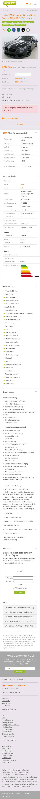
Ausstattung (8, 286)
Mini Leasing (6, 751)
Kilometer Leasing (8, 734)
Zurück (5, 11)
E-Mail (20, 571)
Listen (20, 585)
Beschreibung (8, 392)
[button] (9, 30)
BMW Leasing (6, 748)
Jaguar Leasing (7, 755)
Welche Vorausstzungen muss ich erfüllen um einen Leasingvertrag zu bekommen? (20, 621)
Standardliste (22, 588)
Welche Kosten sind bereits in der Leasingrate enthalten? (20, 617)
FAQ (3, 718)
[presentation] (5, 43)
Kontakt (4, 715)
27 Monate (19, 78)
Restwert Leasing (8, 736)
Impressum (6, 705)
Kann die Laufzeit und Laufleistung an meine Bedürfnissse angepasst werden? (20, 612)
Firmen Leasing (7, 729)
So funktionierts (7, 720)
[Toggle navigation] (35, 4)
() (29, 4)
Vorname (10, 578)
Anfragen (7, 548)
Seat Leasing (6, 758)
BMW (22, 184)
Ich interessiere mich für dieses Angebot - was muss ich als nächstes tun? (20, 608)
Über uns (5, 698)
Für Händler (6, 701)
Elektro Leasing (7, 732)
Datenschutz (6, 703)
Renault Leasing (7, 753)
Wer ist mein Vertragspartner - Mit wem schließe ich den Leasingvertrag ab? (20, 626)
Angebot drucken (11, 118)
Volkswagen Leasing (9, 760)
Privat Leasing (7, 727)
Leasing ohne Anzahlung (10, 725)
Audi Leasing (6, 746)
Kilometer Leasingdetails (15, 133)
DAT (9, 786)
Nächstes (33, 11)
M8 (22, 188)
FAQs (5, 602)
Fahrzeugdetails (9, 176)
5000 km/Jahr (20, 82)
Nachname (10, 581)
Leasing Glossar (7, 722)
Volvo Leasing (6, 762)
